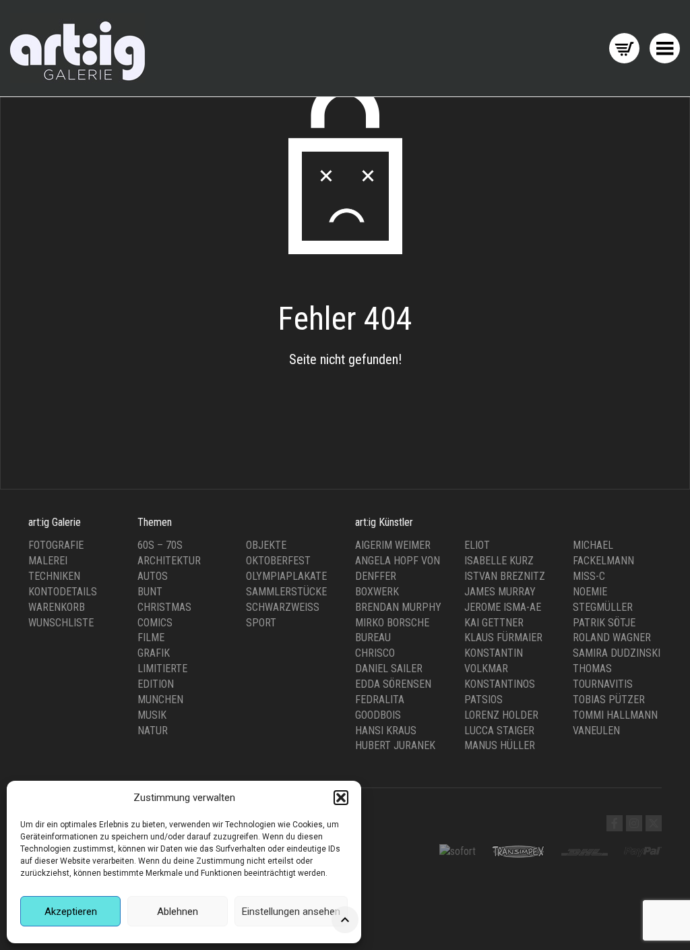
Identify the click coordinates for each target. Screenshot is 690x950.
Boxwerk (377, 591)
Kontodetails (62, 591)
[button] (341, 797)
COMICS (154, 622)
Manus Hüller (499, 745)
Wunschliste (61, 622)
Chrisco (375, 653)
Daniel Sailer (388, 668)
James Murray (500, 591)
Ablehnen (177, 912)
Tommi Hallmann (615, 715)
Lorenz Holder (501, 715)
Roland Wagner (612, 637)
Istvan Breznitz (504, 576)
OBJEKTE (266, 545)
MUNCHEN (160, 699)
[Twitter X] (654, 823)
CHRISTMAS (164, 607)
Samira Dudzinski (616, 653)
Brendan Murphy (398, 607)
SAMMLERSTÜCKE (286, 591)
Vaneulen (596, 730)
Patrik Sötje (604, 622)
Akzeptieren (70, 912)
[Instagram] (634, 823)
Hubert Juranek (395, 745)
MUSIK (151, 715)
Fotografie (56, 545)
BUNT (149, 591)
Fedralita (379, 699)
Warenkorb (56, 607)
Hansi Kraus (385, 730)
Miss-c (589, 576)
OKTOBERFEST (278, 560)
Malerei (47, 560)
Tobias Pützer (609, 699)
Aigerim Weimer (393, 545)
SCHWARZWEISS (282, 607)
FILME (150, 637)
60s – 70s (160, 545)
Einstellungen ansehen (291, 912)
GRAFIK (153, 653)
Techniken (54, 576)
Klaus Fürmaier (503, 637)
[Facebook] (614, 823)
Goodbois (378, 715)
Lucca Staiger (499, 730)
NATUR (152, 730)
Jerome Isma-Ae (502, 607)
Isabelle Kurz (499, 560)
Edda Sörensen (393, 684)
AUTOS (152, 576)
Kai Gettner (494, 622)
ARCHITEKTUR (169, 560)
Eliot (477, 545)
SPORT (261, 622)
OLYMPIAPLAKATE (286, 576)
